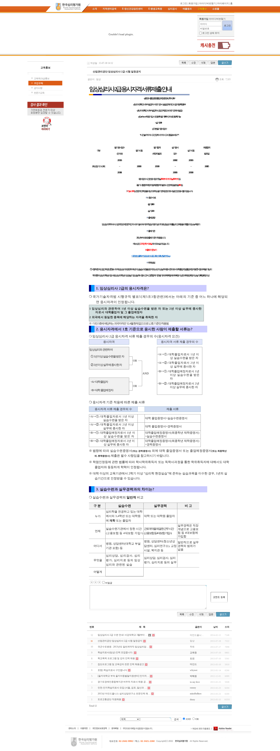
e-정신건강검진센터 (132, 9)
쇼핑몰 (215, 9)
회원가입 (193, 3)
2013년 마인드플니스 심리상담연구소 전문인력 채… (124, 693)
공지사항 (38, 88)
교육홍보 (202, 9)
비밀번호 (204, 28)
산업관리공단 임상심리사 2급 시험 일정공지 (120, 640)
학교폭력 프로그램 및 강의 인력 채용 (116, 658)
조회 (227, 627)
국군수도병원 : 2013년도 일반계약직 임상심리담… (123, 646)
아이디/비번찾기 (207, 3)
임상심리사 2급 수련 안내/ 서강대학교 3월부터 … (122, 635)
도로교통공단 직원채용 (109, 699)
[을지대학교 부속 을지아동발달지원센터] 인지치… (123, 676)
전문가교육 (39, 92)
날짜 (215, 627)
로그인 (183, 3)
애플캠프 (187, 9)
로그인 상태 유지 (210, 33)
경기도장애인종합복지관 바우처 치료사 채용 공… (123, 681)
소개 (94, 9)
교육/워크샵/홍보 (41, 78)
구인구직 (38, 83)
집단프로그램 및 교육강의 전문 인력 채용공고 (121, 664)
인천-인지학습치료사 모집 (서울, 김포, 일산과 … (122, 687)
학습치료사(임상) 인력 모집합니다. (115, 652)
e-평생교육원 (155, 9)
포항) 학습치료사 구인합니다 (112, 670)
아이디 (203, 24)
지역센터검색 (109, 9)
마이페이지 (223, 3)
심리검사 (172, 9)
